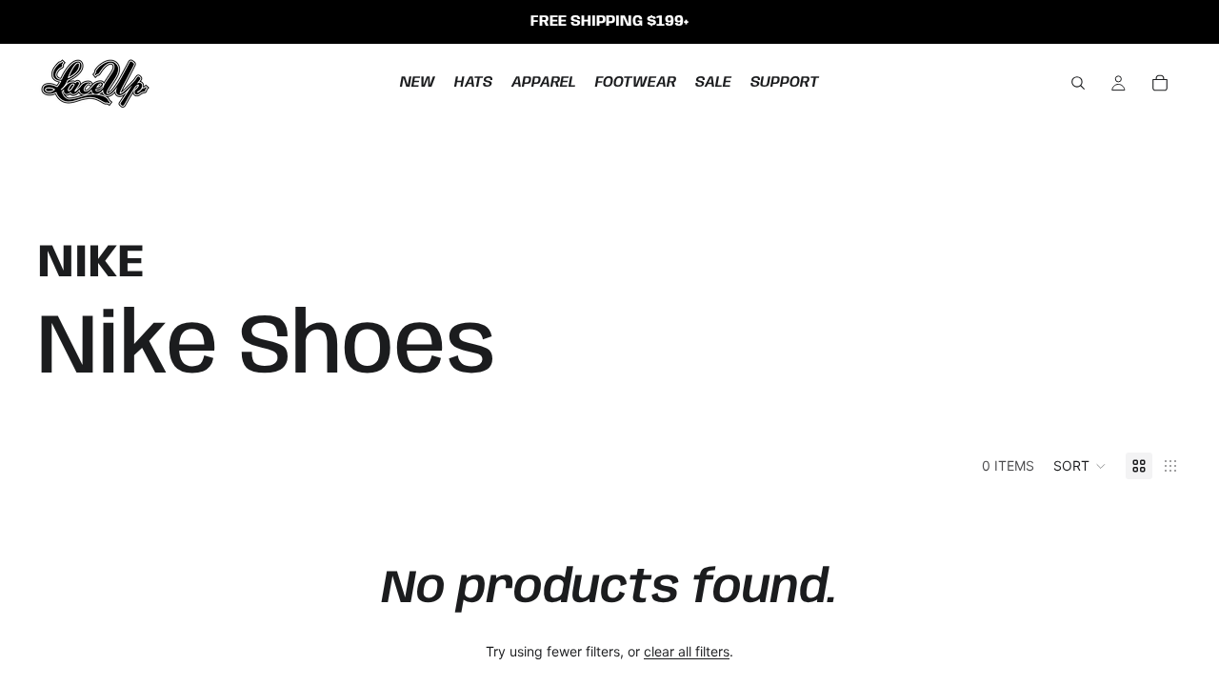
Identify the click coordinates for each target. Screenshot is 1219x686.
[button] (1080, 466)
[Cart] (1160, 83)
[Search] (1078, 83)
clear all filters (686, 651)
